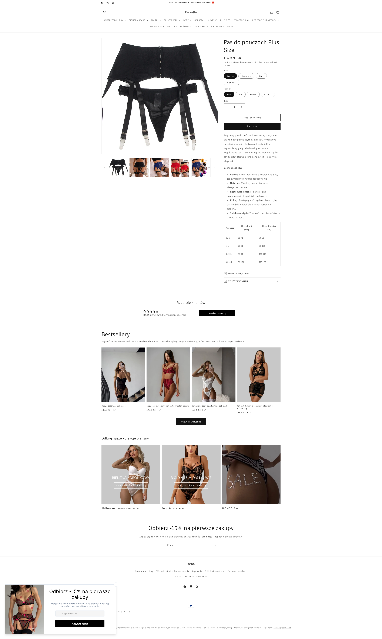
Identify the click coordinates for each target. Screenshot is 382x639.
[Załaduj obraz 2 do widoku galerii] (138, 167)
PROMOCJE (228, 508)
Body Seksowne (171, 508)
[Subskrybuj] (214, 545)
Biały (261, 76)
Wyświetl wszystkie (191, 421)
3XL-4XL (268, 94)
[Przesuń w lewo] (104, 167)
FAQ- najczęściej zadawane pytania (172, 571)
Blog (151, 571)
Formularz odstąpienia (196, 576)
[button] (104, 12)
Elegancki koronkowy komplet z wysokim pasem (168, 406)
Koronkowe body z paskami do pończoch (210, 406)
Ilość (226, 101)
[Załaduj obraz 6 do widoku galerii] (201, 167)
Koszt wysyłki (251, 62)
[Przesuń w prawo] (214, 167)
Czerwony (246, 76)
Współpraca (140, 571)
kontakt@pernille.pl (282, 627)
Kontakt (178, 576)
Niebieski (231, 82)
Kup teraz (252, 126)
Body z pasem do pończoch (113, 406)
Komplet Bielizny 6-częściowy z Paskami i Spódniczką (255, 407)
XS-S (229, 94)
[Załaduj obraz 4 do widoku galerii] (159, 167)
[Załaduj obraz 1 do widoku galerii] (118, 167)
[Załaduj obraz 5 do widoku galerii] (180, 167)
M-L (240, 94)
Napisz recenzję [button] (217, 313)
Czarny (230, 76)
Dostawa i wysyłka (236, 571)
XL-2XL (253, 94)
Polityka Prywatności (215, 571)
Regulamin (197, 571)
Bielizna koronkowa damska (118, 508)
